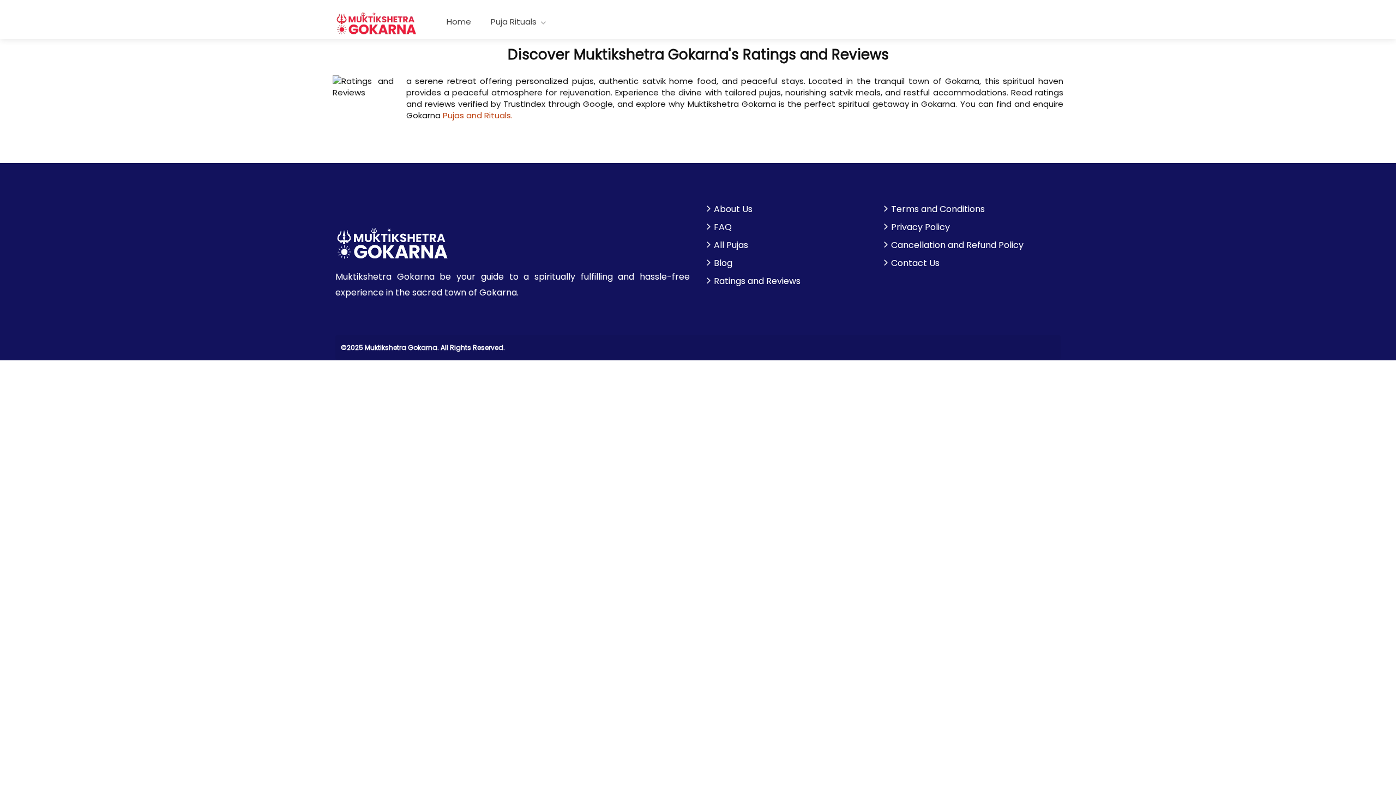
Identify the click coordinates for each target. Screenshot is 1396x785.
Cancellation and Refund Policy (957, 245)
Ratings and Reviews (757, 281)
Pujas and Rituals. (478, 115)
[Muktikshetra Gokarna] (376, 22)
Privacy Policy (920, 227)
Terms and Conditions (938, 209)
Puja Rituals (514, 21)
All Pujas (731, 245)
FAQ (723, 227)
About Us (733, 209)
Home (459, 21)
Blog (723, 263)
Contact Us (915, 263)
